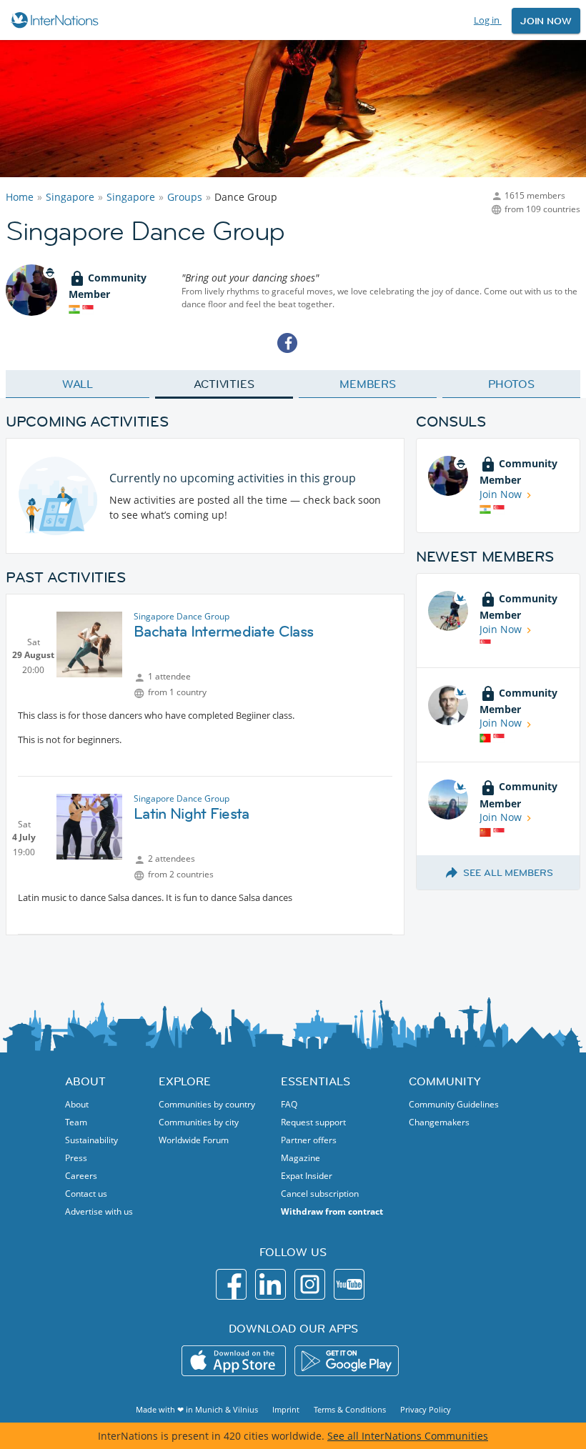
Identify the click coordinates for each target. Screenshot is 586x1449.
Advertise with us (99, 1211)
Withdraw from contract (332, 1211)
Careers (81, 1176)
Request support (313, 1122)
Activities (224, 384)
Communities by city (199, 1122)
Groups (184, 197)
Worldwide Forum (194, 1140)
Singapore (70, 197)
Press (76, 1158)
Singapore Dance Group (181, 616)
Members (367, 384)
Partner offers (309, 1140)
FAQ (289, 1104)
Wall (78, 384)
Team (76, 1122)
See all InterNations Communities (407, 1436)
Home (20, 197)
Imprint (285, 1409)
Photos (511, 384)
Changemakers (439, 1122)
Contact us (86, 1193)
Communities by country (207, 1104)
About (77, 1104)
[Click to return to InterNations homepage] (57, 20)
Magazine (300, 1158)
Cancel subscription (320, 1193)
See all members (508, 872)
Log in (488, 20)
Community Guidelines (454, 1104)
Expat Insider (306, 1176)
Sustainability (91, 1140)
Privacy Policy (425, 1409)
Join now (546, 20)
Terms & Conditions (350, 1409)
